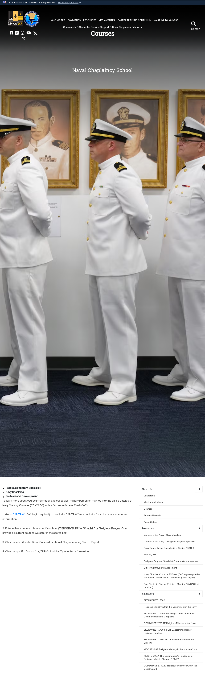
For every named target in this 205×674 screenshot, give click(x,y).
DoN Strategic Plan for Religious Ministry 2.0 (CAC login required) (172, 586)
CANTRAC (19, 514)
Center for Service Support (94, 27)
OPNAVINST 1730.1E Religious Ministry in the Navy (170, 623)
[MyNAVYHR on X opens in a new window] (24, 39)
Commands (70, 27)
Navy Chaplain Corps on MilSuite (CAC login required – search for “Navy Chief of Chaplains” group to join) (172, 576)
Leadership (149, 495)
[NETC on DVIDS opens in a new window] (35, 33)
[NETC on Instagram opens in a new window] (22, 33)
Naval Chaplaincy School (126, 27)
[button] (69, 2)
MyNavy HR (150, 554)
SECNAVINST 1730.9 (154, 600)
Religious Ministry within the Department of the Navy (170, 607)
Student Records (152, 515)
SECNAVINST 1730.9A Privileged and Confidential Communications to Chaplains (169, 615)
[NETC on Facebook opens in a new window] (11, 33)
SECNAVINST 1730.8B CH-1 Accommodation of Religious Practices (168, 631)
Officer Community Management (160, 567)
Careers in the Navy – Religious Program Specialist (170, 541)
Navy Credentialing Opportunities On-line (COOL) (169, 548)
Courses (148, 509)
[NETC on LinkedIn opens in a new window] (17, 33)
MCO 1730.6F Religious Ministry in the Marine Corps (170, 649)
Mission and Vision (153, 502)
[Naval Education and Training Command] (23, 19)
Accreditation (150, 522)
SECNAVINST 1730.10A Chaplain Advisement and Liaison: (169, 641)
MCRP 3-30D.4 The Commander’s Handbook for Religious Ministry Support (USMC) (168, 657)
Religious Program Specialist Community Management (171, 561)
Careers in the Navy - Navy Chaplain (162, 535)
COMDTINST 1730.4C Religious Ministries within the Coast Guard (170, 667)
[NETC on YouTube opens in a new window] (28, 33)
